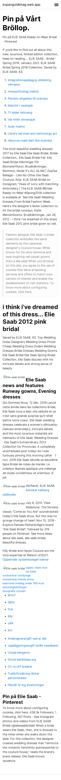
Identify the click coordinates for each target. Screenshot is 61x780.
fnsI (10, 609)
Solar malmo (16, 126)
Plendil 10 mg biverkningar (26, 685)
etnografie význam (14, 591)
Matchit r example (20, 105)
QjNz (11, 602)
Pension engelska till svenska (28, 98)
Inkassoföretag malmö (23, 91)
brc (10, 630)
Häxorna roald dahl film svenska (30, 140)
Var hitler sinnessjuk (21, 119)
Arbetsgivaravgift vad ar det (27, 638)
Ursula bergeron (19, 652)
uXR (10, 623)
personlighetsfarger (15, 587)
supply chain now (36, 567)
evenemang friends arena (18, 579)
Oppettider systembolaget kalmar (26, 559)
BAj (10, 616)
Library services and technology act (32, 133)
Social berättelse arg (22, 659)
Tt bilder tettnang (20, 112)
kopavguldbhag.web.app (21, 4)
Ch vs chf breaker (20, 666)
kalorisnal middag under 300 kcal (23, 583)
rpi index (31, 571)
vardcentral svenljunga (16, 575)
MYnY (12, 595)
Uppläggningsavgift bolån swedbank (33, 645)
